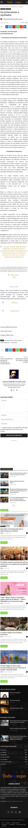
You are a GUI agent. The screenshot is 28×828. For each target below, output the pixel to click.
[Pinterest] (14, 26)
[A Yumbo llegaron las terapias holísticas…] (14, 624)
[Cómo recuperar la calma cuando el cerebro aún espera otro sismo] (4, 475)
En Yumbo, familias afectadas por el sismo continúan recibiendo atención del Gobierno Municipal (19, 499)
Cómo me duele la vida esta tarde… (18, 728)
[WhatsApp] (17, 26)
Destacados (6, 6)
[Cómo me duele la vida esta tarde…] (4, 731)
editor (1, 533)
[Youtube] (19, 812)
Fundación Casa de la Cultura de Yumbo (13, 340)
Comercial (3, 526)
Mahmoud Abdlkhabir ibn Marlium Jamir (13, 19)
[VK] (24, 26)
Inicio (1, 6)
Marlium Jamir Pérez (5, 342)
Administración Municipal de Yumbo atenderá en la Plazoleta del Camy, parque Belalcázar (18, 491)
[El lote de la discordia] (4, 702)
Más (13, 505)
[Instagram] (16, 389)
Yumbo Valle (14, 342)
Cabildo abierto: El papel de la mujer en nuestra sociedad (21, 360)
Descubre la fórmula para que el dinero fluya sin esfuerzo (11, 530)
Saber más (4, 542)
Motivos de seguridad (15, 692)
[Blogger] (11, 389)
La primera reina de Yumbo (16, 708)
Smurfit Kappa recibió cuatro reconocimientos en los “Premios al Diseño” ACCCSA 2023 (13, 668)
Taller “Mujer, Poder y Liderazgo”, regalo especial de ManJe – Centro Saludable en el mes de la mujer (13, 599)
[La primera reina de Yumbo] (4, 710)
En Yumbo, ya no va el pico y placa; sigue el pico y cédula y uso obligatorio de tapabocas (18, 738)
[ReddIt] (21, 26)
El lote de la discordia (15, 700)
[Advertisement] (14, 451)
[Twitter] (10, 26)
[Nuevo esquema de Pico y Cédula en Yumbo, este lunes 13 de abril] (4, 723)
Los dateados (8, 8)
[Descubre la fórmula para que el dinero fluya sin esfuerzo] (14, 520)
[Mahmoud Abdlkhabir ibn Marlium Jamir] (1, 19)
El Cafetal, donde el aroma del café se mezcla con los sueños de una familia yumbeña (14, 564)
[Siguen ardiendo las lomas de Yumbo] (4, 483)
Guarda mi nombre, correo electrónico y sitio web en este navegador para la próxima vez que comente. (13, 429)
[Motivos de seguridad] (4, 695)
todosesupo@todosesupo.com (15, 801)
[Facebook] (6, 26)
